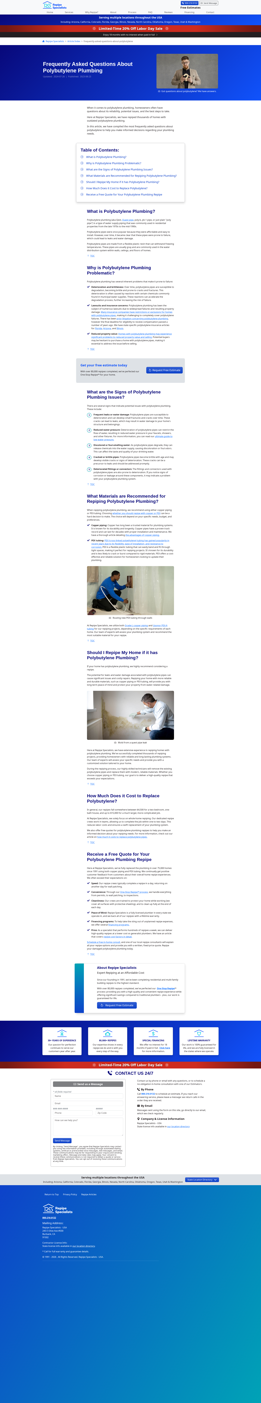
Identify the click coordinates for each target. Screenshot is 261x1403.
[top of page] (54, 4)
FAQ (150, 12)
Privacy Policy (70, 1194)
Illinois (120, 328)
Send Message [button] (210, 3)
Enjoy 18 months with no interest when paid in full (129, 34)
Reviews (168, 12)
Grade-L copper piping (136, 625)
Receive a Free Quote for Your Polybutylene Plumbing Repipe (124, 194)
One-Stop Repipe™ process (134, 892)
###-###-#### (60, 1108)
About (113, 12)
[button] (202, 1179)
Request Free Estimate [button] (166, 370)
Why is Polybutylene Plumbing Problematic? (113, 163)
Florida (98, 328)
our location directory (178, 1126)
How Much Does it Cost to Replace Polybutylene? (116, 188)
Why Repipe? (91, 12)
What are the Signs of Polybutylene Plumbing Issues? (119, 169)
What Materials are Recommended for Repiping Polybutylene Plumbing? (131, 176)
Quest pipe (127, 219)
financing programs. (118, 924)
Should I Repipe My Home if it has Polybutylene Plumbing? (122, 182)
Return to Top (52, 1194)
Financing (189, 12)
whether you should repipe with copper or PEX (136, 513)
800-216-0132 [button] (191, 3)
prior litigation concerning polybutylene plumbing (142, 318)
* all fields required (62, 1091)
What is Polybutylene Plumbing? (106, 157)
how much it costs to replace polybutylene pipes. (122, 836)
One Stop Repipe (166, 988)
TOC (92, 255)
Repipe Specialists (55, 41)
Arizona (107, 328)
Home (50, 12)
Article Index (73, 41)
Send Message (62, 1140)
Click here (164, 1047)
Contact (210, 12)
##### (99, 1108)
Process (132, 12)
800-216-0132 (148, 1093)
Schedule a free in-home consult (103, 942)
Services (69, 12)
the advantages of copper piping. (142, 535)
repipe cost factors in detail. (117, 936)
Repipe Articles (89, 1194)
